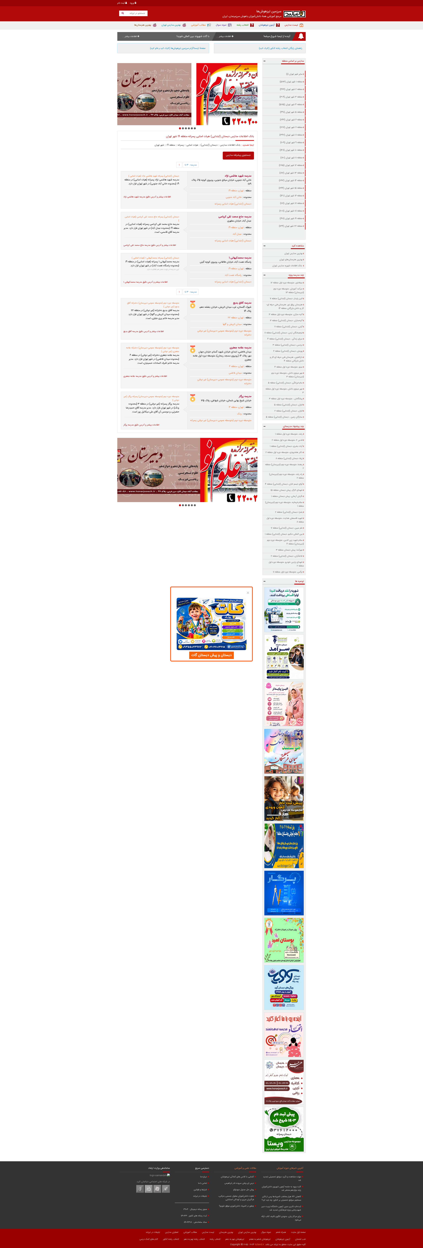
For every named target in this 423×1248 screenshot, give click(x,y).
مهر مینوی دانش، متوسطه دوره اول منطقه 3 (285, 390)
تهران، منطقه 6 (236, 366)
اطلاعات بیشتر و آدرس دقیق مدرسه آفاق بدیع (143, 331)
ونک (239, 414)
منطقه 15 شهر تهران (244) (291, 188)
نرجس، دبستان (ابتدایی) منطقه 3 (288, 345)
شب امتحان (300, 1239)
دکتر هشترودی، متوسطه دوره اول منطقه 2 (284, 452)
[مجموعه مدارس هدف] (284, 798)
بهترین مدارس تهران (293, 253)
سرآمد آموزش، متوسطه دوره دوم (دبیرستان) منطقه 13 (288, 290)
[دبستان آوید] (284, 987)
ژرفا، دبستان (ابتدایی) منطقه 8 (289, 458)
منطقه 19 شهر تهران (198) (291, 218)
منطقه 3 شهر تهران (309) (291, 97)
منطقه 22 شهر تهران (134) (291, 226)
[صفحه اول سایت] (294, 15)
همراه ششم (281, 1232)
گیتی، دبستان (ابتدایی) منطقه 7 (288, 327)
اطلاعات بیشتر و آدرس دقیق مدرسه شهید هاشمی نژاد (147, 197)
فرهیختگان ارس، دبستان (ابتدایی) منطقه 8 (283, 333)
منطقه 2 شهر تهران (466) (291, 89)
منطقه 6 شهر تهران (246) (291, 120)
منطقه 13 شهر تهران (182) (291, 173)
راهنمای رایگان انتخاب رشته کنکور (280, 48)
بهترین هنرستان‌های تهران (291, 259)
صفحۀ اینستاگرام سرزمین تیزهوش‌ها (178, 48)
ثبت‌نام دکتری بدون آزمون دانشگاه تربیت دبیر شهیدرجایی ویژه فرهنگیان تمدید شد (281, 1208)
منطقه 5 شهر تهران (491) (291, 112)
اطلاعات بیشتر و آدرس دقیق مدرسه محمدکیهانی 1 (145, 282)
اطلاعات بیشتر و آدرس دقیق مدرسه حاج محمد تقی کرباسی (149, 245)
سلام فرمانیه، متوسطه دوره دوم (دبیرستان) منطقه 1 (284, 504)
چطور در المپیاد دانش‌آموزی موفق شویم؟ (236, 1206)
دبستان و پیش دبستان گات (211, 655)
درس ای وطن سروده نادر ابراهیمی (239, 1183)
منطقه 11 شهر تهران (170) (291, 158)
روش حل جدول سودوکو (243, 1190)
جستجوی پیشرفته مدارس (238, 155)
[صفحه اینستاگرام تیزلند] (149, 1192)
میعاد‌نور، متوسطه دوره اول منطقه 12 (287, 283)
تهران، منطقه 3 (236, 407)
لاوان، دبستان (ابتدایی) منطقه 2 (288, 411)
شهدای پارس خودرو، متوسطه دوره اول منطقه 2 (286, 564)
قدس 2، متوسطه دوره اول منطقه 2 (287, 440)
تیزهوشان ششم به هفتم (259, 1239)
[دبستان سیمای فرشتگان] (284, 751)
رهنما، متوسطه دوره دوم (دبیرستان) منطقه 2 (284, 466)
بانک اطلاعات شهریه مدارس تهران (287, 266)
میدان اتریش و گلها (232, 324)
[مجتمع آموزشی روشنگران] (284, 845)
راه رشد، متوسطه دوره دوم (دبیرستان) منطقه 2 (286, 476)
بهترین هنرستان (226, 1232)
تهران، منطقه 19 (236, 191)
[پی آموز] (187, 94)
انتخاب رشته (215, 1239)
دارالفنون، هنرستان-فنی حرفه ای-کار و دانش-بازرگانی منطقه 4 (287, 359)
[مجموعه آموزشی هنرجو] (284, 1082)
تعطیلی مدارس (171, 1232)
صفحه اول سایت (298, 1232)
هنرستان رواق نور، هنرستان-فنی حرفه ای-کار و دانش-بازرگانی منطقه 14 (285, 306)
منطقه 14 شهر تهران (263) (291, 180)
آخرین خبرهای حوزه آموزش (290, 1168)
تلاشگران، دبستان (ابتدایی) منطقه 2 (287, 556)
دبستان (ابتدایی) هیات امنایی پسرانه (233, 204)
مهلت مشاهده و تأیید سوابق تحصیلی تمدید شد (282, 1178)
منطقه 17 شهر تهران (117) (291, 203)
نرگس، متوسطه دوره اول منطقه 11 (288, 572)
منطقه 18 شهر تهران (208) (291, 211)
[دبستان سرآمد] (284, 656)
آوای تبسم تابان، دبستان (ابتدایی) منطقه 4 (284, 484)
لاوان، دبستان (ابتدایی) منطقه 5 (288, 405)
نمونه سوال (266, 1232)
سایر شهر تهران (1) (294, 74)
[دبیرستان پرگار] (284, 893)
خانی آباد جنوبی (234, 197)
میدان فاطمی (235, 373)
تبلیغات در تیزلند (200, 1196)
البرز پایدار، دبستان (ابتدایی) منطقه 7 (286, 298)
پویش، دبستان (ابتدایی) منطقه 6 (288, 351)
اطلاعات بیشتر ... (224, 36)
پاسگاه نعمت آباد (233, 275)
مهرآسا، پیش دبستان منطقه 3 (289, 550)
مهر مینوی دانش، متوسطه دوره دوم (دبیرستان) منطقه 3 (287, 375)
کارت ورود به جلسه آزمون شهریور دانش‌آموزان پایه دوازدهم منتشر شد (281, 1188)
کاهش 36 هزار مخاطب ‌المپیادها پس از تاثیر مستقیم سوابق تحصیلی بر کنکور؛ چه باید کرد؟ (281, 1198)
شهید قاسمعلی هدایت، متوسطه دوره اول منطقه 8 (285, 520)
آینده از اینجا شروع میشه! (277, 36)
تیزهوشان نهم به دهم (234, 1239)
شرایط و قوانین (200, 1190)
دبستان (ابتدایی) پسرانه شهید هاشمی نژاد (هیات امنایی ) (153, 176)
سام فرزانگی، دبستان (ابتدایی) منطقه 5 (285, 383)
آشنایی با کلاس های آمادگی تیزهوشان (237, 1177)
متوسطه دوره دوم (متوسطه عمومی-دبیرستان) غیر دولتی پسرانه (220, 420)
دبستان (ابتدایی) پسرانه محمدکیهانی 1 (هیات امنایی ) (155, 258)
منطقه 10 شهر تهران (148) (291, 150)
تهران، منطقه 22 (236, 318)
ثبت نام (121, 3)
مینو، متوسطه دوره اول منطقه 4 (288, 367)
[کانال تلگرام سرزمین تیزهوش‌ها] (166, 1192)
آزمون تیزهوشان (282, 1239)
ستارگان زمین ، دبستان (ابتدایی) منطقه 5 (284, 417)
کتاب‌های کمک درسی (148, 1239)
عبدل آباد (237, 234)
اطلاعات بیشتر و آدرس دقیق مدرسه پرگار (141, 425)
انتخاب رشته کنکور (171, 1239)
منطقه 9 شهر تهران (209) (291, 142)
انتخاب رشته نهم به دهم (194, 1239)
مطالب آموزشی (190, 1232)
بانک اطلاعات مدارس (230, 145)
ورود (132, 3)
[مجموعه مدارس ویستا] (284, 1129)
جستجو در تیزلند (137, 13)
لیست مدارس (208, 1232)
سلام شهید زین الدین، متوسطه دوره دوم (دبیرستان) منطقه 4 (285, 542)
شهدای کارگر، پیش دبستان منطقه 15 (286, 490)
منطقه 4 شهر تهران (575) (291, 104)
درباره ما (203, 1177)
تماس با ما (202, 1183)
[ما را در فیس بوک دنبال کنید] (140, 1192)
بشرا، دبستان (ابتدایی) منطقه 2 (289, 512)
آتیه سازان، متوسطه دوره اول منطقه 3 (286, 314)
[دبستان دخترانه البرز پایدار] (284, 704)
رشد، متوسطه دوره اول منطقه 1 (289, 434)
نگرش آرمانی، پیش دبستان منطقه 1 (287, 496)
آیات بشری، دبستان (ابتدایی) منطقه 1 (286, 446)
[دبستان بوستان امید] (284, 940)
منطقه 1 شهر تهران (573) (291, 82)
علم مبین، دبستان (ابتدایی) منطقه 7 (287, 528)
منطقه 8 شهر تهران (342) (291, 135)
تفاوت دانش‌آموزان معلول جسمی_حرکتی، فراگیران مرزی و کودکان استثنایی (236, 1197)
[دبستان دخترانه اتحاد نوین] (284, 1034)
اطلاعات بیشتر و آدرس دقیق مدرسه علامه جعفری (145, 376)
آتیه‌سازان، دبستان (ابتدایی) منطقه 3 (286, 320)
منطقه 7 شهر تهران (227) (291, 127)
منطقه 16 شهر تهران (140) (291, 196)
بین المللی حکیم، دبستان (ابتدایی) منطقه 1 (284, 534)
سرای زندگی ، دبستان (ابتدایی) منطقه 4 (285, 339)
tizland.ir (259, 1244)
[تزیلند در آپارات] (157, 1192)
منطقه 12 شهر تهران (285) (291, 165)
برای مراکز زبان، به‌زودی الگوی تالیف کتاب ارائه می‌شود (281, 1218)
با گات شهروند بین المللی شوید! (192, 36)
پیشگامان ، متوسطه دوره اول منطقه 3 (286, 399)
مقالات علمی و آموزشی (245, 1168)
